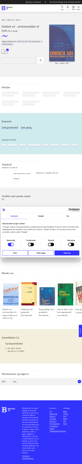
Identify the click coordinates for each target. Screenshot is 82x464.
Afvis (15, 253)
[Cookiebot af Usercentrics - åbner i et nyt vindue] (70, 209)
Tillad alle (66, 253)
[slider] (62, 44)
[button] (41, 381)
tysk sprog (26, 127)
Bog (5, 51)
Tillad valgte (41, 253)
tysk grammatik (10, 127)
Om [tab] (67, 216)
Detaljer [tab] (41, 216)
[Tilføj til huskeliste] (41, 60)
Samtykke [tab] (14, 216)
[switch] (31, 244)
